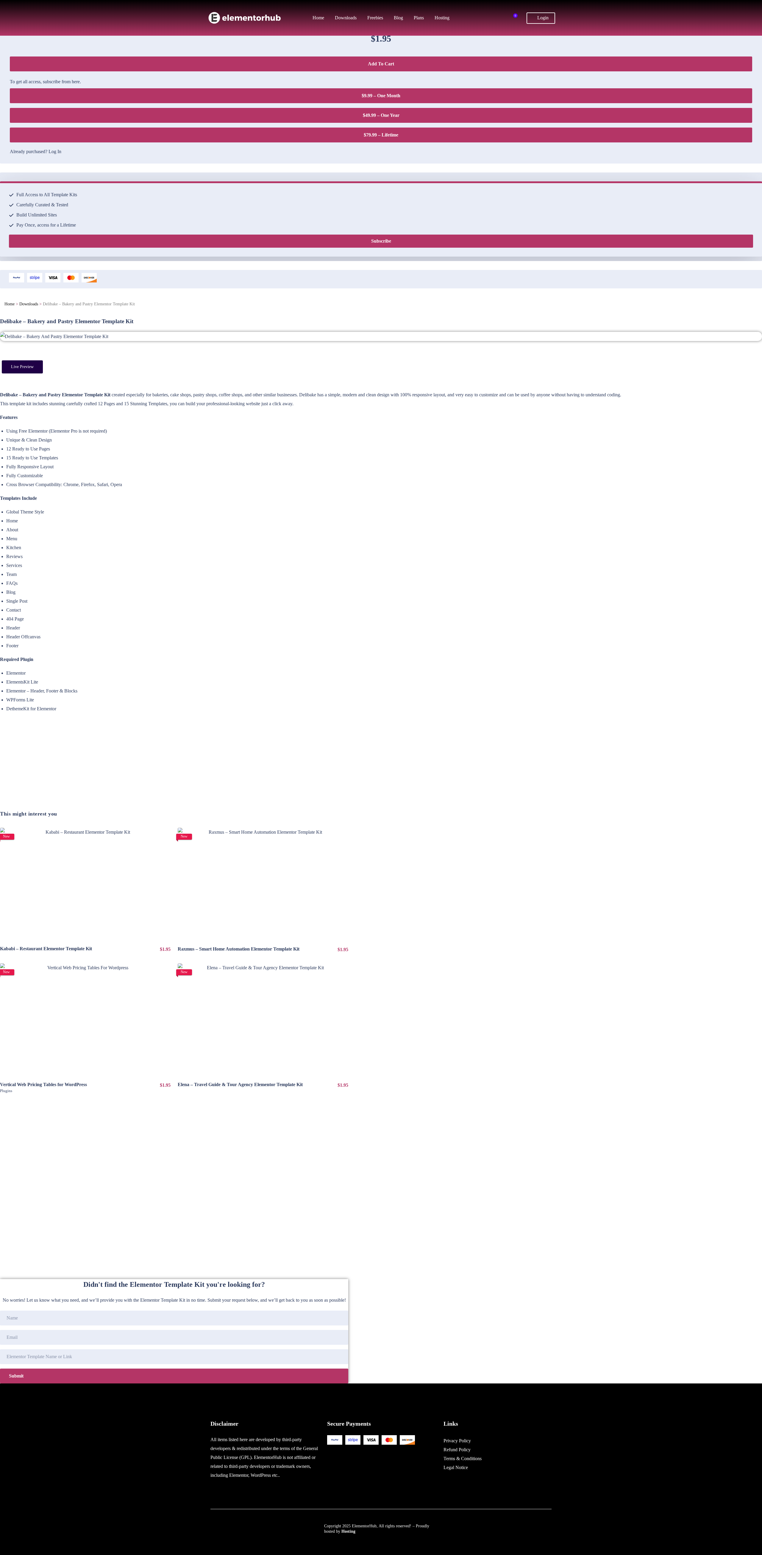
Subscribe (381, 241)
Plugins (6, 1090)
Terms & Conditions (463, 1458)
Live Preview (22, 367)
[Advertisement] (174, 768)
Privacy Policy (457, 1440)
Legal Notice (456, 1467)
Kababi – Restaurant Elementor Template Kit (46, 948)
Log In (55, 151)
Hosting (348, 1531)
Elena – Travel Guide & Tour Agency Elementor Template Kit (240, 1084)
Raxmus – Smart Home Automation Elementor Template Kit (238, 948)
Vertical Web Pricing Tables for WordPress (43, 1084)
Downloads (28, 304)
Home (9, 304)
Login (542, 17)
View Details (85, 884)
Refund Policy (457, 1449)
